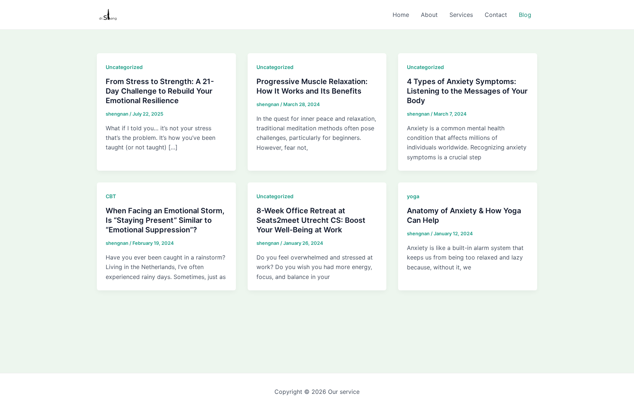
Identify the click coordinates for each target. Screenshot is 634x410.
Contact (496, 14)
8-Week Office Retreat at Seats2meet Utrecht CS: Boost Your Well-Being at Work (310, 220)
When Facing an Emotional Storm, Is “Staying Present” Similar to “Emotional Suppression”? (165, 220)
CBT (111, 196)
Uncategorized (124, 67)
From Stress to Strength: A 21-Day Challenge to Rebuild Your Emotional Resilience (160, 91)
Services (461, 14)
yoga (413, 196)
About (429, 14)
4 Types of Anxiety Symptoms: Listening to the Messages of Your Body (467, 91)
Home (401, 14)
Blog (525, 14)
